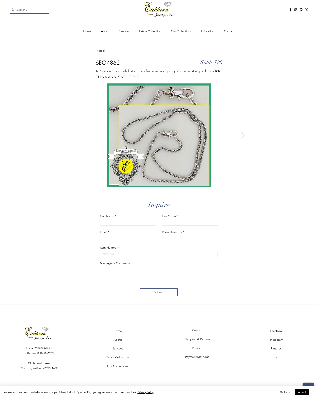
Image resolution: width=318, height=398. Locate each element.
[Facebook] (290, 10)
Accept (302, 392)
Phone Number (172, 232)
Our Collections (117, 366)
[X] (306, 10)
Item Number (108, 247)
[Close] (313, 392)
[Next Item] (243, 135)
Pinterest (276, 348)
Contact (197, 330)
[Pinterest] (301, 10)
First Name (107, 216)
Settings (285, 392)
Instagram (276, 339)
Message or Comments (115, 263)
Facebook (276, 331)
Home (118, 331)
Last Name (169, 216)
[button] (124, 31)
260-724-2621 (43, 348)
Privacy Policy (145, 392)
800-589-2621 (45, 353)
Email (103, 232)
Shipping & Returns (197, 339)
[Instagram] (296, 10)
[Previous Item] (75, 135)
